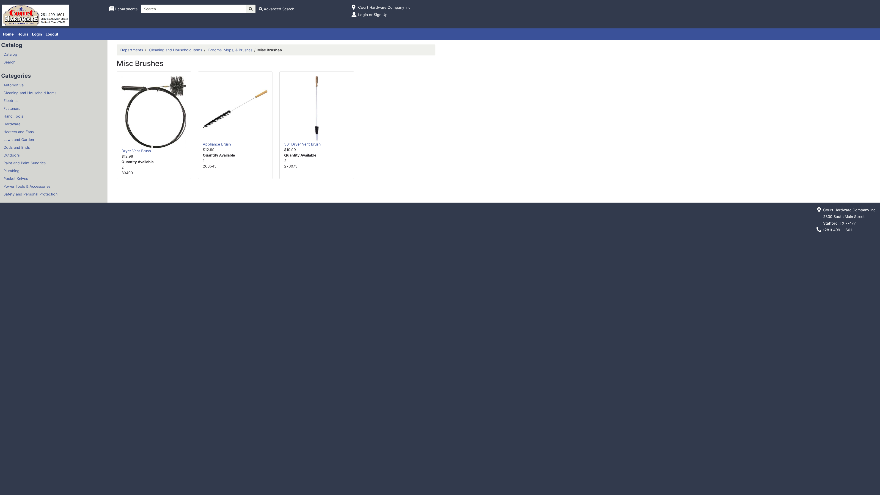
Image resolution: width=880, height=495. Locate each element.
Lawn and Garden (18, 139)
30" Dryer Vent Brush (302, 144)
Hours (22, 34)
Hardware (11, 124)
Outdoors (11, 155)
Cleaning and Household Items (29, 93)
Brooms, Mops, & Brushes (230, 50)
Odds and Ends (16, 147)
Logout (52, 34)
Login (37, 34)
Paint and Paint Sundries (24, 163)
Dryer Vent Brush (136, 150)
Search (9, 62)
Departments (131, 50)
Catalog (10, 54)
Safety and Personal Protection (30, 194)
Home (8, 34)
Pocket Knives (15, 178)
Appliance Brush (217, 144)
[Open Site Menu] (354, 7)
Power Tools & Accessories (26, 186)
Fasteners (11, 108)
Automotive (13, 85)
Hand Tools (13, 116)
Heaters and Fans (18, 131)
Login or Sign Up (373, 14)
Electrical (11, 100)
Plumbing (11, 170)
